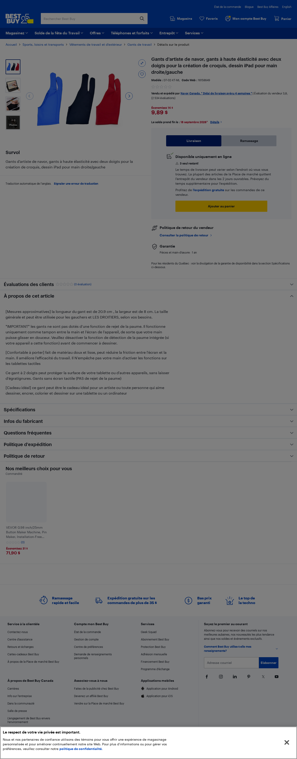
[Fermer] (287, 742)
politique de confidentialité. (81, 749)
